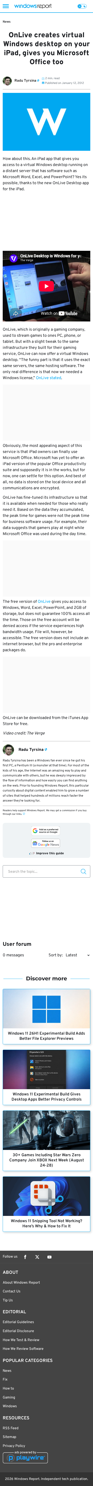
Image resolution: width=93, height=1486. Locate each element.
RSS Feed (11, 1428)
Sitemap (9, 1437)
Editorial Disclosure (18, 1331)
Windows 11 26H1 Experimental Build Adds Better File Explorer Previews (46, 1036)
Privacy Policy (14, 1446)
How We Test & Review (21, 1340)
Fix (5, 1379)
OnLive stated (48, 378)
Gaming (9, 1397)
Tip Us (8, 1300)
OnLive (44, 601)
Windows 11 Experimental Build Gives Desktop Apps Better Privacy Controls (47, 1097)
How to (8, 1388)
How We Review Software (23, 1349)
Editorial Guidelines (18, 1322)
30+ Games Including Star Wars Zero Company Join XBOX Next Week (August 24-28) (46, 1160)
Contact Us (12, 1291)
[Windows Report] (32, 6)
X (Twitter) (37, 1257)
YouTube (49, 1257)
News (7, 22)
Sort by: (56, 955)
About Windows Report (21, 1283)
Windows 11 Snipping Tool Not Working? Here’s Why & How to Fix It (46, 1224)
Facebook (25, 1257)
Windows (10, 1406)
